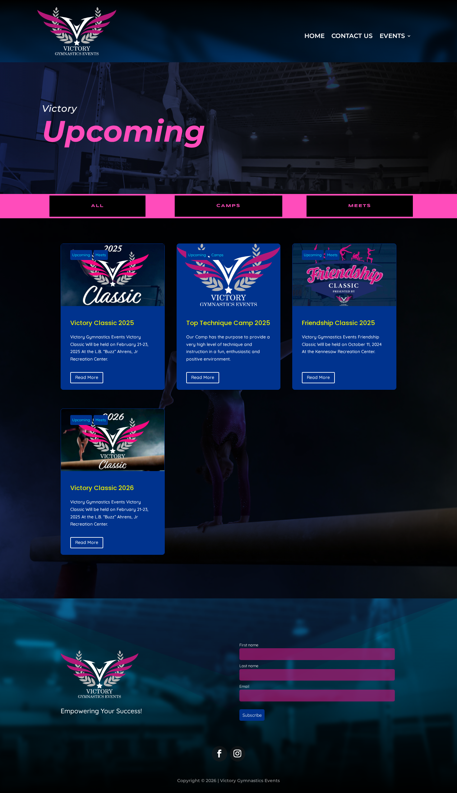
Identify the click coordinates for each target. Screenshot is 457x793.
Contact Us (352, 37)
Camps (228, 206)
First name (248, 644)
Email (244, 686)
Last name (248, 665)
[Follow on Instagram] (237, 754)
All (97, 206)
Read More (86, 377)
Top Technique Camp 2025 (228, 316)
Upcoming (81, 255)
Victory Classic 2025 (112, 316)
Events (392, 37)
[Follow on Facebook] (219, 754)
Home (314, 37)
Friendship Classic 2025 (344, 316)
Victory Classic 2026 (112, 482)
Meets (359, 206)
